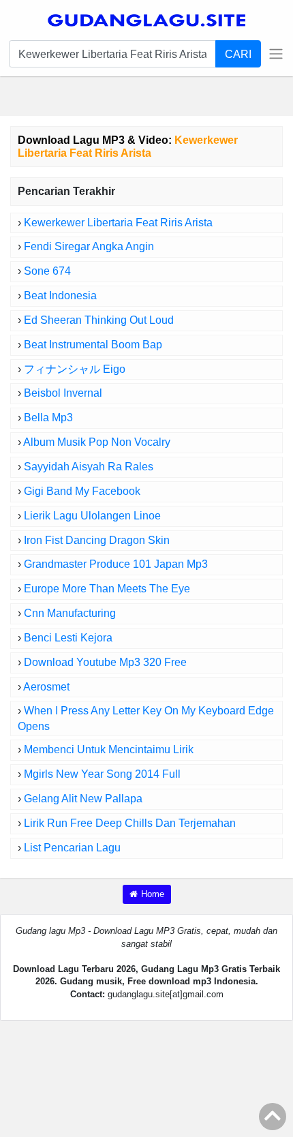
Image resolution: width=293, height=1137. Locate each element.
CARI (238, 54)
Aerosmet (46, 687)
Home (152, 894)
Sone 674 (47, 271)
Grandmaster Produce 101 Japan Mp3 (116, 564)
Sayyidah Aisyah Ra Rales (88, 466)
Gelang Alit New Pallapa (83, 798)
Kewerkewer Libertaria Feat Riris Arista (118, 222)
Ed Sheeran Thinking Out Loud (99, 320)
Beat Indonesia (60, 295)
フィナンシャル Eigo (74, 369)
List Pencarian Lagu (72, 847)
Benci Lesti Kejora (68, 637)
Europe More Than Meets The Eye (107, 588)
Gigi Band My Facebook (82, 491)
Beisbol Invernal (63, 393)
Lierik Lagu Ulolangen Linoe (92, 515)
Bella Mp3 (48, 417)
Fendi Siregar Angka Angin (89, 246)
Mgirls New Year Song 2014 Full (102, 774)
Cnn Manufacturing (70, 613)
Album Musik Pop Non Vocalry (96, 442)
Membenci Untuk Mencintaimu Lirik (109, 749)
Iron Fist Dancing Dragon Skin (97, 540)
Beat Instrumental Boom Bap (93, 344)
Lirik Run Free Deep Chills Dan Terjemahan (130, 823)
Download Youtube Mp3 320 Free (105, 662)
